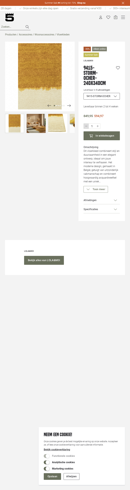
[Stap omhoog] (97, 126)
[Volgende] (49, 105)
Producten (10, 34)
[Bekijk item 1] (56, 105)
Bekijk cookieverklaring (57, 449)
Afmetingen (90, 200)
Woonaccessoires (44, 34)
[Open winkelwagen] (116, 17)
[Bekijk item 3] (60, 105)
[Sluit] (123, 3)
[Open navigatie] (123, 17)
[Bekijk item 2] (58, 105)
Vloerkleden (63, 34)
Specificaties (91, 209)
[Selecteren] (14, 123)
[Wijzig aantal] (92, 126)
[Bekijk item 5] (64, 105)
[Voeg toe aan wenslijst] (118, 67)
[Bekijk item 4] (62, 105)
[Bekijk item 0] (54, 105)
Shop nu (81, 3)
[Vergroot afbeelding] (40, 76)
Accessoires (25, 34)
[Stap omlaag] (86, 126)
